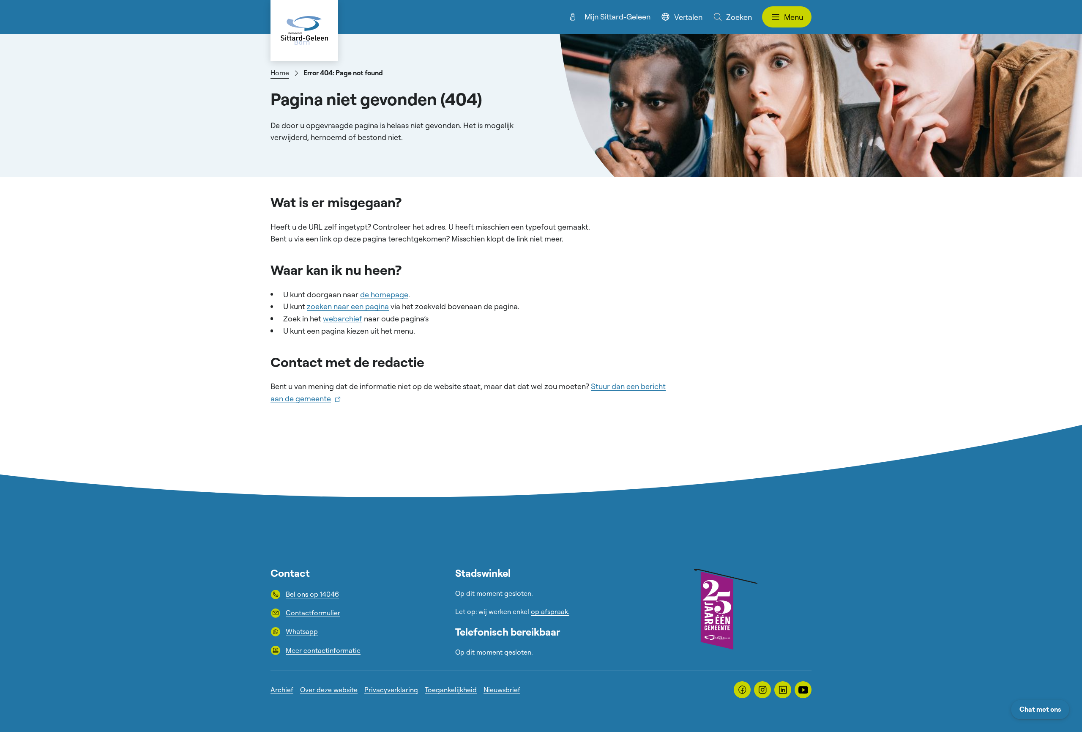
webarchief (342, 318)
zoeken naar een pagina (348, 306)
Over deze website (329, 689)
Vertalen (688, 17)
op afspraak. (550, 611)
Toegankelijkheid (451, 689)
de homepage (384, 294)
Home (279, 73)
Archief (281, 689)
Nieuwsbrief (502, 689)
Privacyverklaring (391, 689)
